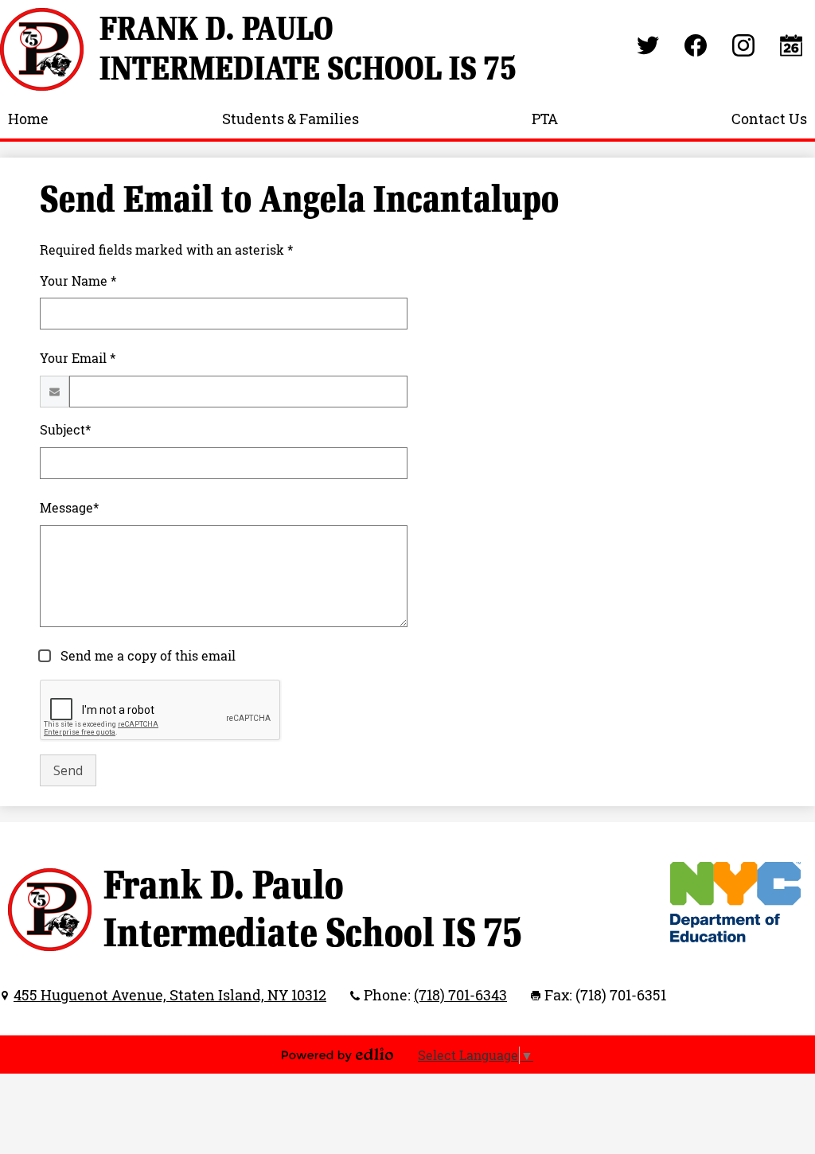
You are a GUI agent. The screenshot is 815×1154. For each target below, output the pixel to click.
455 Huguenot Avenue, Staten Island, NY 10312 (170, 994)
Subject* (65, 430)
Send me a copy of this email (146, 656)
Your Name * (78, 281)
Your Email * (77, 358)
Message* (69, 508)
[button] (28, 118)
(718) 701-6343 (460, 994)
